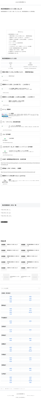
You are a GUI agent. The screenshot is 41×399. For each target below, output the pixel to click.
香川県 (11, 370)
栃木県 (11, 310)
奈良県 (30, 349)
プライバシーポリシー (30, 395)
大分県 (30, 377)
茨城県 (11, 308)
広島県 (30, 357)
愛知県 (30, 338)
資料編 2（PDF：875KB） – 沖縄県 (16, 49)
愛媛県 (30, 368)
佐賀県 (11, 378)
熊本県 (11, 382)
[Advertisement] (20, 21)
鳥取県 (11, 357)
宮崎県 (30, 378)
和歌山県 (30, 350)
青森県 (11, 298)
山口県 (30, 359)
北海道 (11, 296)
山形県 (30, 298)
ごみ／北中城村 (13, 44)
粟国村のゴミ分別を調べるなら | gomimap (18, 51)
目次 (19, 31)
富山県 (11, 329)
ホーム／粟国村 (13, 41)
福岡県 (11, 377)
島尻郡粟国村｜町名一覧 (13, 53)
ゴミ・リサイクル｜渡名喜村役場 (16, 42)
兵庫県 (30, 347)
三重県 (30, 340)
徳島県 (11, 368)
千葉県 (30, 308)
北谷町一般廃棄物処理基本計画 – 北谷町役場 (18, 48)
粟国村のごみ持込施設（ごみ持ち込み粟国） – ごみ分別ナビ (21, 39)
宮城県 (11, 301)
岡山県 (11, 361)
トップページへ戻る (10, 395)
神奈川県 (30, 312)
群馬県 (11, 312)
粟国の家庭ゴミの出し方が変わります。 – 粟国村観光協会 (21, 35)
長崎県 (11, 380)
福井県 (30, 329)
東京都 (30, 310)
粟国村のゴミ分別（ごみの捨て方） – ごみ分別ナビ (20, 37)
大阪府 (11, 350)
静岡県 (11, 340)
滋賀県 (11, 347)
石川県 (11, 331)
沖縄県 (30, 382)
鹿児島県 (30, 380)
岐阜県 (11, 338)
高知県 (30, 370)
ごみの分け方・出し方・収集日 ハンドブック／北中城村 (20, 46)
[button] (39, 288)
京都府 (11, 349)
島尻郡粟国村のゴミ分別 (13, 34)
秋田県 (30, 296)
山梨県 (11, 322)
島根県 (11, 359)
